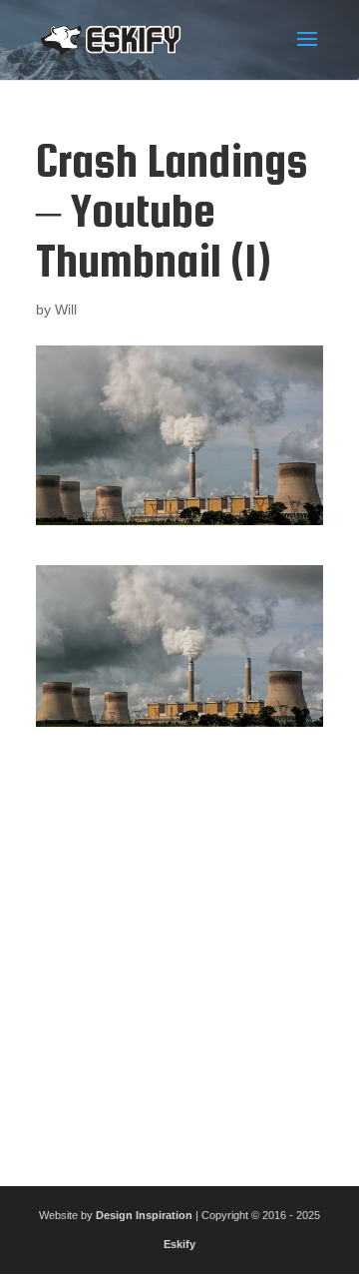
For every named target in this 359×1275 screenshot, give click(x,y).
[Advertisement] (179, 948)
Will (66, 310)
